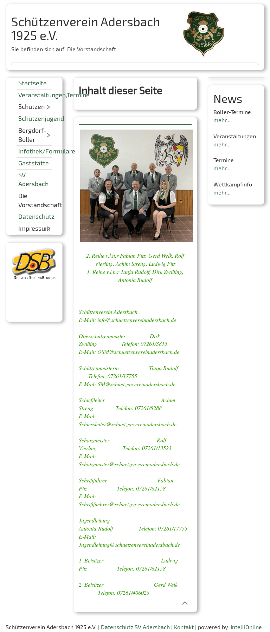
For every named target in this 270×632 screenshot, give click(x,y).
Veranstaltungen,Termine (54, 95)
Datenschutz (36, 216)
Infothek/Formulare (46, 151)
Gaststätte (33, 163)
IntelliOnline (246, 627)
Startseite (32, 83)
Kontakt (184, 627)
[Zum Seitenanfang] (185, 602)
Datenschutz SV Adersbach (135, 627)
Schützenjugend (41, 118)
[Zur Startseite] (204, 31)
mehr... (222, 120)
